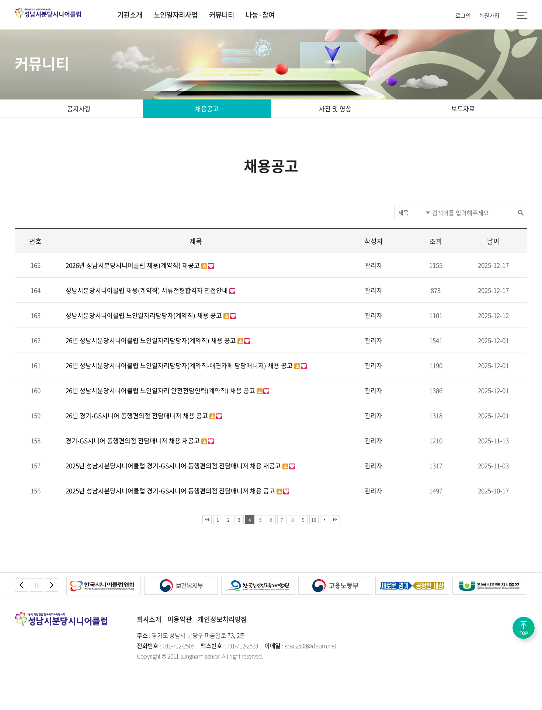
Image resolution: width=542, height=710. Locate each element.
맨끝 (335, 519)
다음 (324, 519)
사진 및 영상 (335, 108)
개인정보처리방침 (222, 619)
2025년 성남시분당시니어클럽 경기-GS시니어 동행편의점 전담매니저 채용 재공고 (174, 465)
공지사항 (79, 108)
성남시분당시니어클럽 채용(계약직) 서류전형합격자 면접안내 (147, 290)
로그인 (463, 15)
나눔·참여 (260, 15)
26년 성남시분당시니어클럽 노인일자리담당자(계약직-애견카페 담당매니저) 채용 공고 (180, 365)
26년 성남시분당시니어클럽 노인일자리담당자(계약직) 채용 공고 (151, 340)
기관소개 (129, 15)
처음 (207, 519)
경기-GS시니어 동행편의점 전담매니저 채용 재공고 (133, 440)
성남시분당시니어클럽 (51, 13)
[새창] (109, 581)
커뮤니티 (221, 15)
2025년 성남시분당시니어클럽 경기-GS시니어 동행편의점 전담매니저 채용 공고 (171, 490)
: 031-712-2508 (165, 645)
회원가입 (489, 15)
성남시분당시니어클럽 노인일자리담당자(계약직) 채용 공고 (144, 315)
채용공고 (207, 108)
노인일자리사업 (176, 15)
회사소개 (149, 619)
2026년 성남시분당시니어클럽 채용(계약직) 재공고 (133, 265)
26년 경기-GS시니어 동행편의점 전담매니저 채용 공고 (137, 415)
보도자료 (463, 108)
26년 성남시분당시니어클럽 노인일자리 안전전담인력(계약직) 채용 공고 (161, 390)
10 (313, 520)
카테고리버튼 (522, 15)
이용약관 (179, 619)
